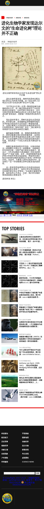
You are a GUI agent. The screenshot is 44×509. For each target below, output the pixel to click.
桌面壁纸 (25, 458)
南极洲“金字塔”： (24, 390)
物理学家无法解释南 (25, 334)
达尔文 (19, 215)
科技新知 (4, 433)
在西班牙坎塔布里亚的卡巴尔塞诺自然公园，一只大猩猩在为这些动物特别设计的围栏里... (30, 324)
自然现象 (4, 453)
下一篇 (9, 215)
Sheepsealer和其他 (26, 234)
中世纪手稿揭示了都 (25, 290)
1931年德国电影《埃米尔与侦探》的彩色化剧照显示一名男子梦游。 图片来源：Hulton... (30, 252)
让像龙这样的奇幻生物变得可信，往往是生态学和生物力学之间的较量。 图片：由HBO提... (30, 239)
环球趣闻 (4, 462)
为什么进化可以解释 (25, 319)
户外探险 (4, 458)
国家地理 (25, 437)
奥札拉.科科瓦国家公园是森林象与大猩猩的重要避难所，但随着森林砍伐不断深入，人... (30, 380)
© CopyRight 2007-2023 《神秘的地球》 (22, 477)
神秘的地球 (9, 17)
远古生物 (25, 445)
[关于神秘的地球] (7, 498)
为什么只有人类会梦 (25, 247)
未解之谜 (4, 449)
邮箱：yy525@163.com (14, 479)
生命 (31, 215)
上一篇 (3, 215)
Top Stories (13, 228)
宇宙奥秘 (25, 433)
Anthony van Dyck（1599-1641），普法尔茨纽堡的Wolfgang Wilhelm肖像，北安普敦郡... (30, 366)
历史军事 (4, 441)
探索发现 (18, 17)
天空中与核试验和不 (25, 261)
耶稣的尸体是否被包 (25, 305)
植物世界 (4, 445)
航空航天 (4, 437)
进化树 (26, 215)
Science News (28, 462)
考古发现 (25, 453)
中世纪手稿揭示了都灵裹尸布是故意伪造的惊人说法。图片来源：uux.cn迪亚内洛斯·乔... (30, 294)
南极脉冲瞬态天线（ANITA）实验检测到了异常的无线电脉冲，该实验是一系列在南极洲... (30, 338)
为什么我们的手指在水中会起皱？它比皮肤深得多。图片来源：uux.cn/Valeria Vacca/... (30, 352)
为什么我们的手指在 (25, 347)
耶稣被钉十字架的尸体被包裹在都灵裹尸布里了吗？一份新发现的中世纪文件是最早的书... (30, 309)
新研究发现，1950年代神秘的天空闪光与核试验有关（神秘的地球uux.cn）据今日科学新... (30, 280)
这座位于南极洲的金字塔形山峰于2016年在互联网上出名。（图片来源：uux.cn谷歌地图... (30, 394)
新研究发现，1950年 (25, 275)
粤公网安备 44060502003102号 (23, 483)
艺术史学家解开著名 (25, 361)
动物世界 (25, 441)
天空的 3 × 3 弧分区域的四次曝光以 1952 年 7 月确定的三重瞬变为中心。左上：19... (30, 265)
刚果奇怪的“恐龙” (24, 375)
